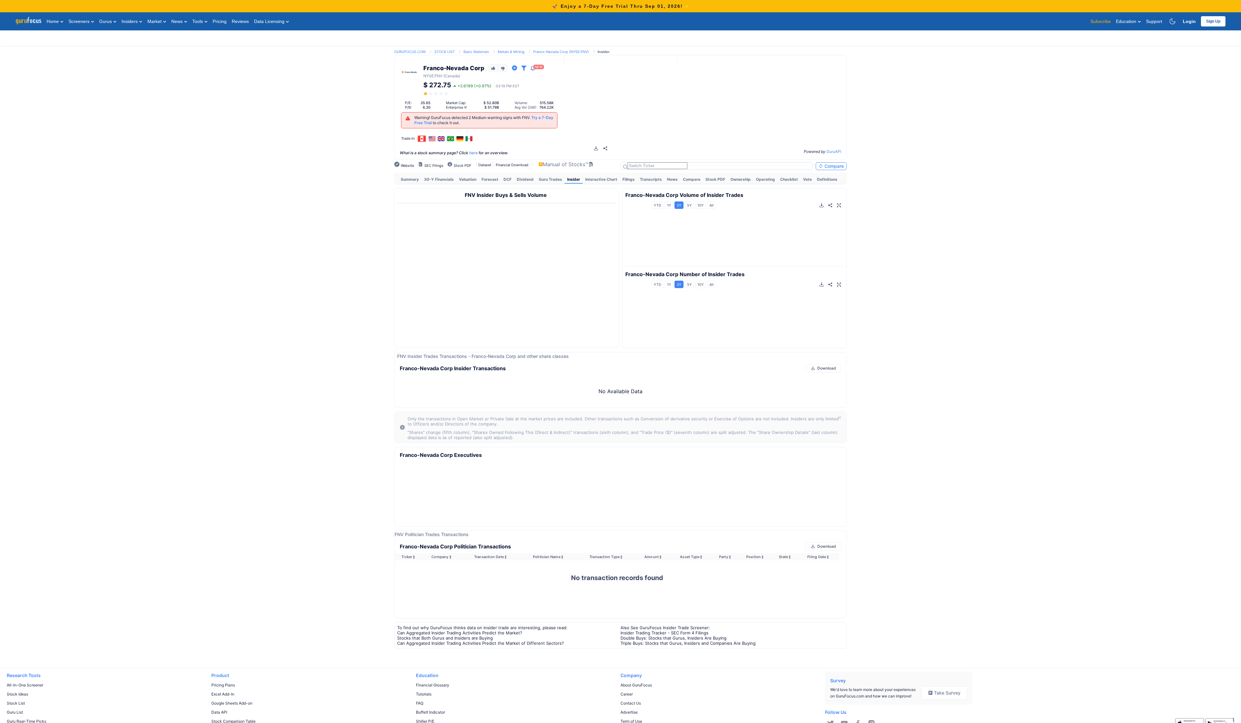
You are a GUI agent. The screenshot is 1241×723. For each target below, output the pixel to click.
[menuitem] (409, 179)
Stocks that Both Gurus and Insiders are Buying (445, 638)
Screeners (80, 21)
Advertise (629, 712)
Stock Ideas (17, 694)
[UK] (441, 138)
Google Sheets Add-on (231, 703)
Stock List (16, 703)
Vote (807, 179)
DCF (508, 179)
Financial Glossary (432, 685)
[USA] (432, 138)
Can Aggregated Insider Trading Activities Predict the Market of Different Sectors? (480, 643)
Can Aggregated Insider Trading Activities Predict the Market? (459, 632)
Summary (410, 179)
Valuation (467, 179)
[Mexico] (468, 138)
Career (626, 694)
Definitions (827, 179)
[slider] (436, 93)
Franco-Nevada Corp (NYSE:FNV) (561, 51)
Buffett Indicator (430, 712)
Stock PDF (715, 179)
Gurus (106, 21)
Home (53, 21)
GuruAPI (833, 151)
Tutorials (423, 694)
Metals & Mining (511, 51)
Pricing (220, 21)
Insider (573, 179)
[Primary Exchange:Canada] (422, 138)
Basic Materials (476, 51)
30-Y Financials (439, 179)
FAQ (419, 703)
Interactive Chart (601, 179)
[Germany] (459, 138)
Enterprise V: (456, 107)
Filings (628, 179)
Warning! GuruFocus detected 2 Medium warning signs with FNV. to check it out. (483, 120)
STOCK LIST (444, 51)
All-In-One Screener (25, 685)
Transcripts (651, 179)
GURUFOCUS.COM (410, 51)
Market (155, 21)
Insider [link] (604, 51)
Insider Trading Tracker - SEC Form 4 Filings (664, 632)
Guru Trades (550, 179)
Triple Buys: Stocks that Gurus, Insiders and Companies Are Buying (688, 643)
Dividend (525, 179)
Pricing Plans (223, 685)
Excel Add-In (222, 694)
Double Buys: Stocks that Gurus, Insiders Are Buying (673, 638)
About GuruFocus (636, 685)
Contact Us (630, 703)
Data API (219, 712)
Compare (833, 166)
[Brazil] (450, 138)
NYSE (428, 75)
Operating (765, 179)
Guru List (15, 712)
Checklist (789, 179)
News (177, 21)
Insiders (130, 21)
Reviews (240, 21)
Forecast (490, 179)
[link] (410, 51)
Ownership (740, 179)
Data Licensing (270, 21)
